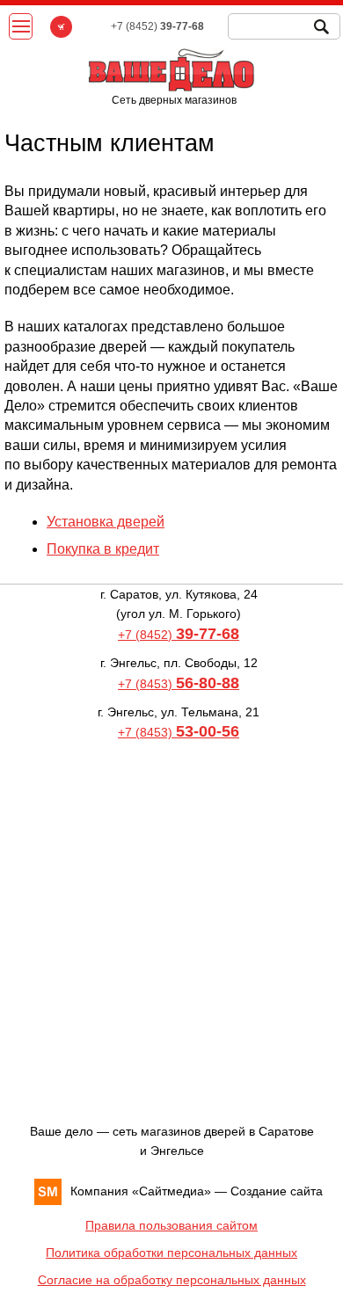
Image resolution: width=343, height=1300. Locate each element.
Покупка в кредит (103, 548)
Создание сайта (276, 1191)
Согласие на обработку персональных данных (172, 1280)
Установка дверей (105, 521)
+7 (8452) (178, 635)
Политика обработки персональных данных (171, 1253)
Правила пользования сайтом (171, 1225)
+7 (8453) (178, 684)
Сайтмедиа (171, 1191)
